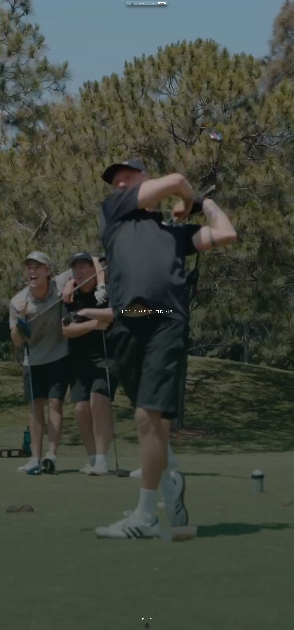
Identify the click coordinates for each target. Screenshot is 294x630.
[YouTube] (151, 618)
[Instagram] (142, 618)
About (152, 3)
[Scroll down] (147, 625)
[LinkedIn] (147, 618)
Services (142, 3)
